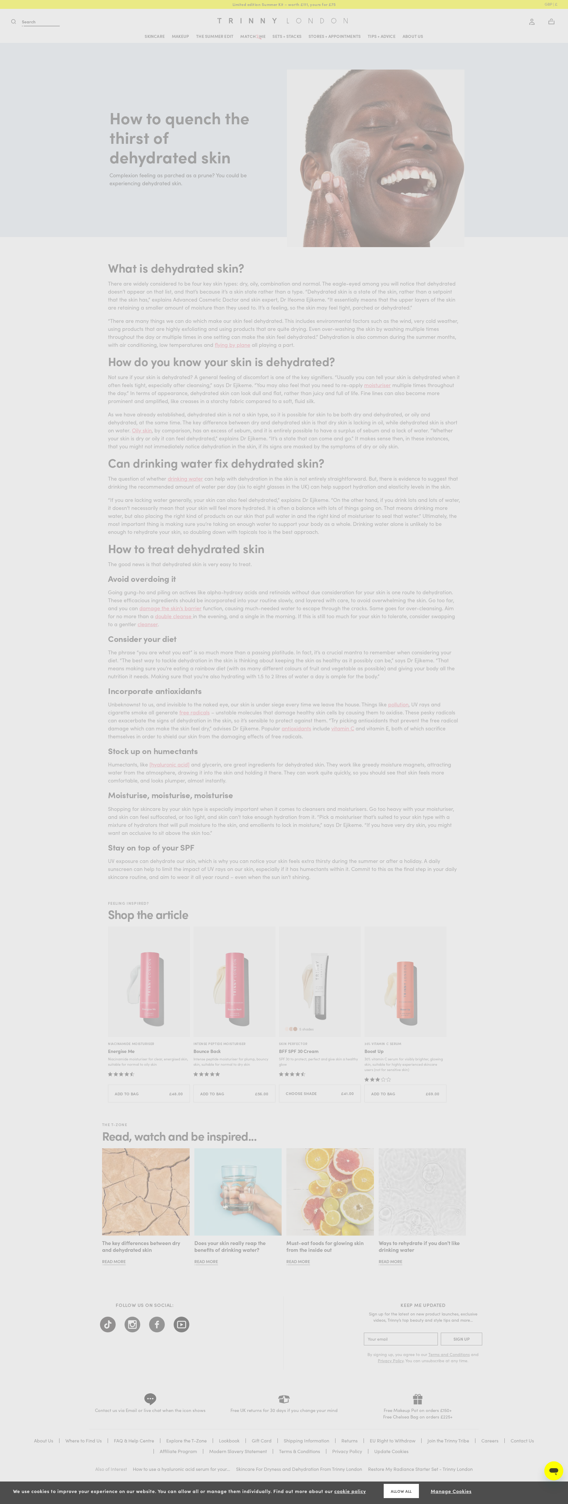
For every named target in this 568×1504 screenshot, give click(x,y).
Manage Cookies (451, 1491)
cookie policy (350, 1491)
